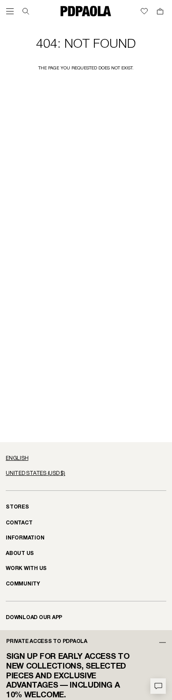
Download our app (34, 617)
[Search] (25, 11)
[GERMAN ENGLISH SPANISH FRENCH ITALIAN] (86, 458)
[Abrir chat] (158, 686)
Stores (17, 507)
